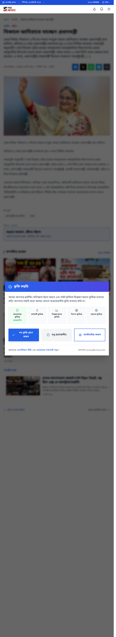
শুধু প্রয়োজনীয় (59, 334)
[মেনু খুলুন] (109, 9)
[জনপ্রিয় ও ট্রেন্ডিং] (94, 9)
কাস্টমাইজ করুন (92, 334)
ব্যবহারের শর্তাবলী (45, 350)
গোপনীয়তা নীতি (24, 350)
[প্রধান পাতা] (9, 9)
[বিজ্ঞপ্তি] (101, 9)
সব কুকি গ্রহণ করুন (26, 334)
